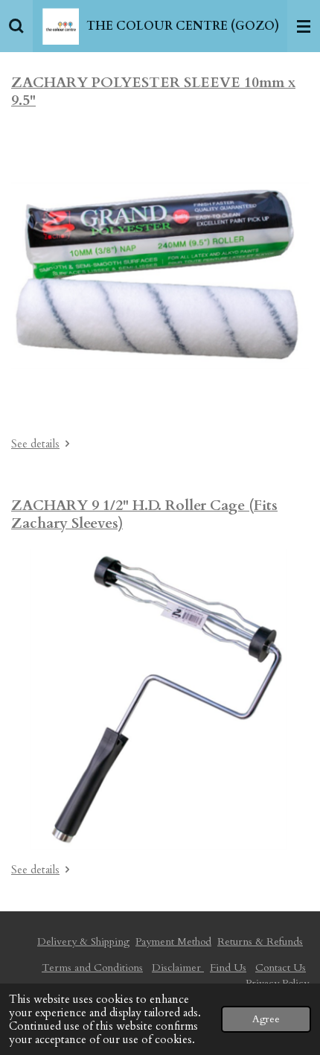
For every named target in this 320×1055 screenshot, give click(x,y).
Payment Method (173, 941)
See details (35, 443)
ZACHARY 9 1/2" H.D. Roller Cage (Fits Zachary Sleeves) (144, 514)
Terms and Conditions (92, 967)
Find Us (228, 967)
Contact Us (280, 967)
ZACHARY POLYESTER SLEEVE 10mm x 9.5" (153, 91)
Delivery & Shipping (83, 941)
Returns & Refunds (260, 941)
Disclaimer (178, 967)
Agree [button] (266, 1019)
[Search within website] (16, 26)
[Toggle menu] (303, 26)
